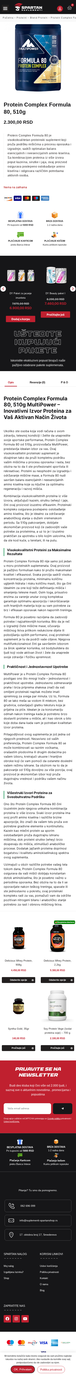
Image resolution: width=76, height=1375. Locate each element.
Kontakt (44, 1278)
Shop (6, 1278)
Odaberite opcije (18, 980)
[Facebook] (7, 1318)
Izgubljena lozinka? (13, 1272)
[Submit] (62, 1108)
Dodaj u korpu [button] (20, 319)
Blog (42, 1290)
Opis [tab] (11, 382)
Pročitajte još (55, 314)
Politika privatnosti (49, 1272)
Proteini (22, 17)
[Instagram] (16, 1318)
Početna (8, 17)
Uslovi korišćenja (49, 1266)
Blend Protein (39, 17)
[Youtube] (25, 1318)
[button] (5, 8)
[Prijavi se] (60, 9)
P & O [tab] (64, 382)
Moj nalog (9, 1266)
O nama (44, 1284)
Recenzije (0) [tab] (37, 382)
